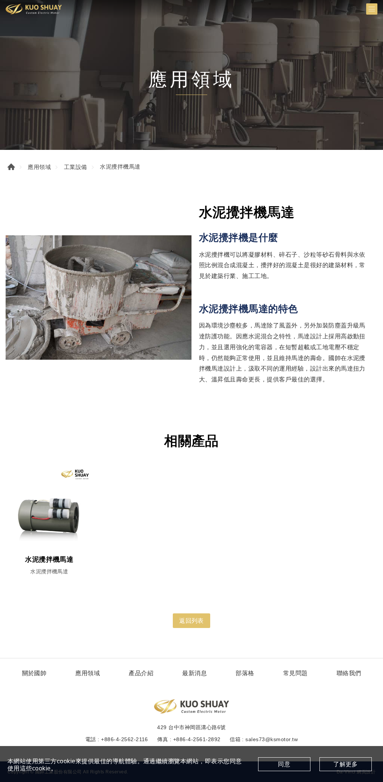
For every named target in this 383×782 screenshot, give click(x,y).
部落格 (245, 673)
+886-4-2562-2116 (124, 739)
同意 (284, 764)
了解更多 (345, 764)
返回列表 (191, 621)
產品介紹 (141, 673)
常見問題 (295, 673)
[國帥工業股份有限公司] (34, 9)
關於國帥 (34, 673)
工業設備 (75, 167)
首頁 (11, 166)
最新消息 (194, 673)
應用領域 (39, 167)
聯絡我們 (349, 673)
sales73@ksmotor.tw (271, 739)
